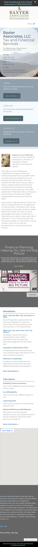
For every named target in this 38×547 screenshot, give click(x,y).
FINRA (9, 499)
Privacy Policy (5, 533)
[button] (31, 24)
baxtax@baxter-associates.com (15, 72)
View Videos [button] (10, 96)
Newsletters (9, 311)
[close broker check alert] (35, 2)
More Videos (19, 266)
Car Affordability (10, 392)
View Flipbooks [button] (12, 119)
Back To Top (29, 539)
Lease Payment (9, 401)
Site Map (14, 533)
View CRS (3, 526)
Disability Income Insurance (14, 383)
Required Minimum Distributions (17, 409)
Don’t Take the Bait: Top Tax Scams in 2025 (18, 316)
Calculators (9, 379)
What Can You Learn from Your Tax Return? (17, 331)
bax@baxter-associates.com (14, 70)
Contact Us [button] (10, 141)
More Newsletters (11, 371)
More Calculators (11, 424)
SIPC (16, 499)
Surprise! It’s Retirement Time (15, 348)
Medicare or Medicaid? (12, 359)
